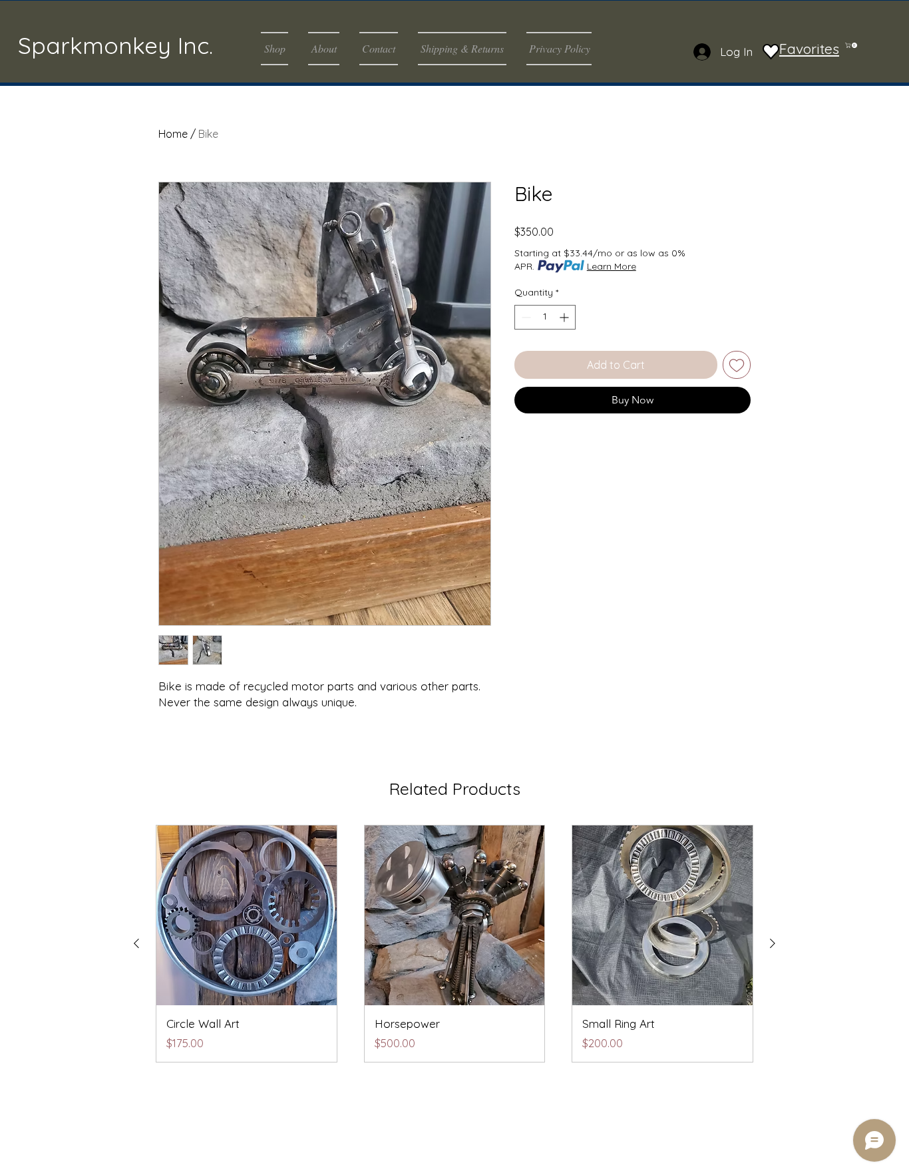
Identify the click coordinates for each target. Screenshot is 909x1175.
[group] (454, 943)
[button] (279, 48)
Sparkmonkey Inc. (115, 45)
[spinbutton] (545, 317)
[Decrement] (524, 317)
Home (173, 133)
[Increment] (565, 317)
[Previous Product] (136, 943)
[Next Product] (773, 943)
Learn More (611, 266)
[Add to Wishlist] (737, 365)
